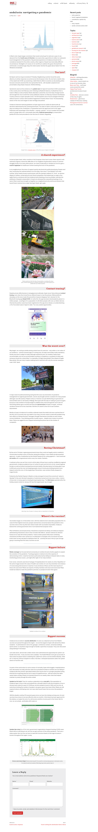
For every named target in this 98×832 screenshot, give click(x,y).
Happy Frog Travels (75, 89)
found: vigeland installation (80, 17)
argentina (74, 37)
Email (31, 781)
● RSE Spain (63, 3)
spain (19, 15)
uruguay (74, 70)
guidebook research (78, 48)
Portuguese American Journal (78, 102)
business (74, 42)
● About (56, 3)
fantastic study (32, 150)
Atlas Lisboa (73, 81)
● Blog (50, 3)
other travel (75, 57)
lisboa (73, 54)
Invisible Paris (74, 95)
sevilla (73, 65)
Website (49, 781)
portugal (74, 63)
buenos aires (75, 39)
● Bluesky (72, 3)
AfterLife (72, 77)
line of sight (75, 52)
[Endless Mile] (13, 3)
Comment (15, 788)
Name (14, 781)
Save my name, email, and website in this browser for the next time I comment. (37, 809)
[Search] (87, 3)
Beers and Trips (74, 85)
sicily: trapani (75, 23)
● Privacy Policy (81, 3)
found (73, 46)
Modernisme (73, 98)
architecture (75, 35)
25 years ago (75, 33)
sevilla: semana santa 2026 (79, 25)
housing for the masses (78, 50)
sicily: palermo (76, 15)
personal (74, 59)
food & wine (75, 44)
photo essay (75, 61)
